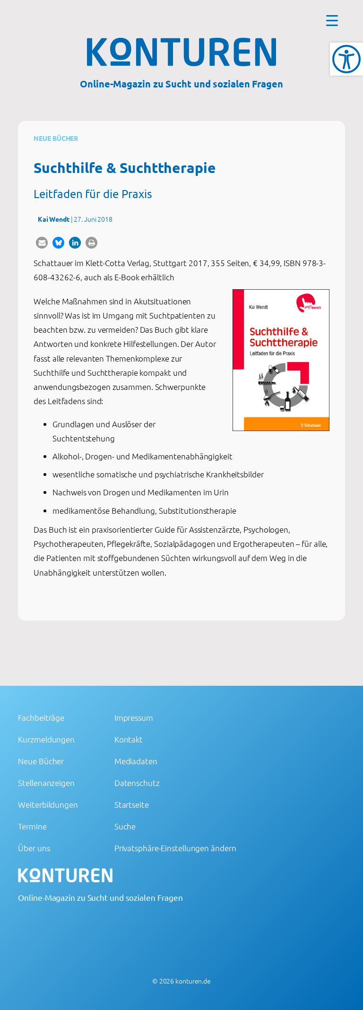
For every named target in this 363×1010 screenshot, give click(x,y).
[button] (42, 243)
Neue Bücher (56, 138)
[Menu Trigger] (332, 20)
